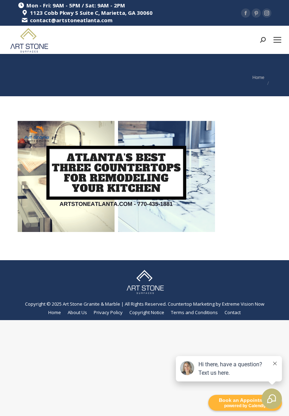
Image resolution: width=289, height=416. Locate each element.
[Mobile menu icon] (277, 39)
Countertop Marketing (191, 304)
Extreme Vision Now (243, 304)
